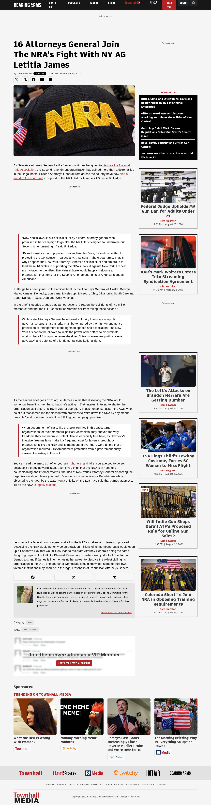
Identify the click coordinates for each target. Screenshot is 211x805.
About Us (50, 784)
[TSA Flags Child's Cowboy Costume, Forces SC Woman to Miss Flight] (168, 436)
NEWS (30, 622)
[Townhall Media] (26, 797)
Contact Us (73, 784)
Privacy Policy (132, 784)
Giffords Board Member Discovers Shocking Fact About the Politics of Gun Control (166, 117)
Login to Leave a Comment (74, 663)
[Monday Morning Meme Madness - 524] (82, 716)
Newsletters (97, 784)
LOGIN (183, 3)
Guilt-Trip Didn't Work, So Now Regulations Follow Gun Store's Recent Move (166, 132)
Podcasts (84, 784)
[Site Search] (193, 3)
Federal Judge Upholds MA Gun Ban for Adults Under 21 (168, 211)
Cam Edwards (24, 73)
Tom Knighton (168, 220)
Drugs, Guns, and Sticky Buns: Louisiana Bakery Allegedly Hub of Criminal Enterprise (166, 103)
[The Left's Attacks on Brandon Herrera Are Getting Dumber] (168, 370)
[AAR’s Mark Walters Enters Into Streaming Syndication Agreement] (168, 252)
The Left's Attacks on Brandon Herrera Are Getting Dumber (168, 395)
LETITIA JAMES (30, 629)
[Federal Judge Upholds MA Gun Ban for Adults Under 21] (168, 186)
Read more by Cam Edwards (116, 612)
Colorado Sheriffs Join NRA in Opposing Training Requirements (168, 599)
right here (75, 463)
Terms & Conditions (114, 784)
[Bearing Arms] (28, 4)
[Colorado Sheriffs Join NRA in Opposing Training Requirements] (168, 574)
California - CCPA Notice (154, 784)
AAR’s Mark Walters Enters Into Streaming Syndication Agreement (168, 277)
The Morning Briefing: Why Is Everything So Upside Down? (175, 741)
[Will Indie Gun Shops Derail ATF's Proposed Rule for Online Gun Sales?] (168, 501)
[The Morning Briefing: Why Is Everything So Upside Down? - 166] (175, 716)
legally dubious (46, 485)
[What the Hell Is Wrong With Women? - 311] (35, 716)
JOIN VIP (169, 5)
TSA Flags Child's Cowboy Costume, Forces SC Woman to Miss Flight (168, 461)
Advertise (61, 784)
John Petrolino (168, 286)
